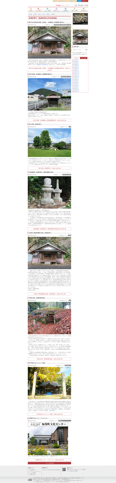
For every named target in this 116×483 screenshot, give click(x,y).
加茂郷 (55, 24)
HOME (30, 10)
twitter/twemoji (48, 480)
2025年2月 (76, 68)
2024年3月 (76, 85)
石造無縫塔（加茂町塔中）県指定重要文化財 (41, 172)
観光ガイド (56, 10)
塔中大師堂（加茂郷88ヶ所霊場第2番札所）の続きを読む (49, 120)
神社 (66, 365)
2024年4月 (76, 83)
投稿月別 (76, 58)
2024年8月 (76, 77)
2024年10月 (76, 75)
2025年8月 (76, 60)
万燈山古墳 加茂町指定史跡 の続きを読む (49, 359)
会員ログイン (85, 1)
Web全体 (86, 5)
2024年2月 (76, 87)
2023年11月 (76, 91)
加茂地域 (47, 14)
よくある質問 (33, 472)
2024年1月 (76, 88)
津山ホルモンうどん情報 (57, 1)
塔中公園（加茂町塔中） (35, 124)
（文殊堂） (40, 60)
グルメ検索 (38, 10)
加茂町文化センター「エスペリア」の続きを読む (49, 460)
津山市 (43, 14)
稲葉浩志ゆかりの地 (73, 1)
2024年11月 (76, 73)
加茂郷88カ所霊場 (61, 24)
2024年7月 (76, 79)
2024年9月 (76, 76)
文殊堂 (69, 235)
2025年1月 (76, 70)
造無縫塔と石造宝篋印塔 (42, 64)
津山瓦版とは (84, 10)
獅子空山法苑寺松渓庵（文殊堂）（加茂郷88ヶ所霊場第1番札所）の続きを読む (49, 69)
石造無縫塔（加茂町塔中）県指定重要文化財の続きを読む (49, 229)
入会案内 (79, 1)
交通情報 (65, 10)
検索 (76, 5)
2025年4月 (76, 65)
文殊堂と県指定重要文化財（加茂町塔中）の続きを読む (49, 294)
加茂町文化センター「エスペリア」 (38, 418)
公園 (70, 126)
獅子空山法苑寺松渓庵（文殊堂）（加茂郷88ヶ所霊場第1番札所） (47, 22)
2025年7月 (76, 61)
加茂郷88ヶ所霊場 (68, 24)
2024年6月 (76, 80)
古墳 (70, 300)
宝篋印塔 (64, 174)
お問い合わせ (33, 474)
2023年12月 (76, 90)
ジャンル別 (83, 58)
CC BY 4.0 (71, 480)
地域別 (39, 14)
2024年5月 (76, 82)
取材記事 (35, 14)
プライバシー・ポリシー (35, 471)
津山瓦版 (37, 5)
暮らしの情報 (74, 10)
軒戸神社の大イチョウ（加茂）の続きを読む (49, 414)
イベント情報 (47, 10)
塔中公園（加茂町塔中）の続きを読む (49, 168)
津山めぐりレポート (65, 1)
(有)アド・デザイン (51, 481)
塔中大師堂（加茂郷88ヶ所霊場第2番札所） (41, 74)
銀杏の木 (69, 365)
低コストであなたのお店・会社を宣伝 (52, 469)
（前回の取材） (52, 410)
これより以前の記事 (49, 463)
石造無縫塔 (69, 174)
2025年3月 (76, 67)
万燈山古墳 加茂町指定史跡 (37, 298)
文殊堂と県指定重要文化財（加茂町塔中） (40, 233)
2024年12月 (76, 71)
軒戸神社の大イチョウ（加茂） (37, 363)
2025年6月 (76, 63)
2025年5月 (76, 64)
